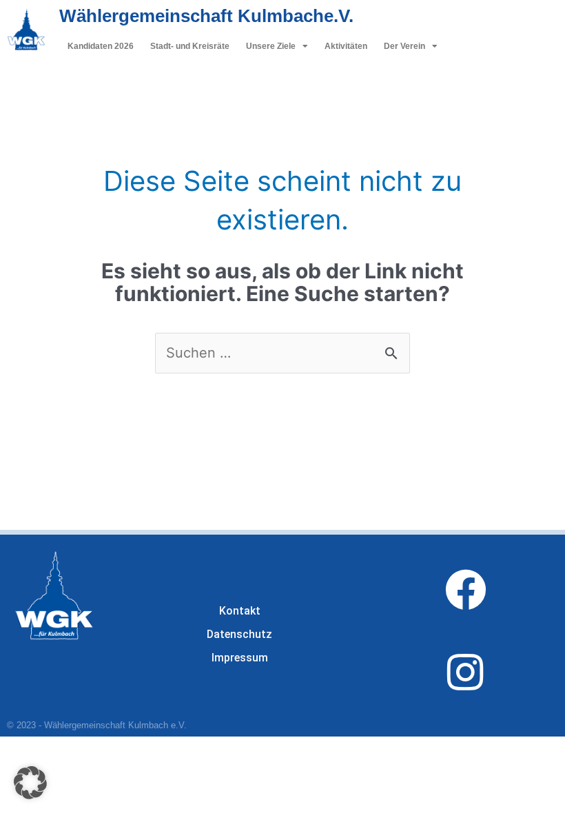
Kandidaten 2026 (101, 46)
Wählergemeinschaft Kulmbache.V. (206, 16)
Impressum (240, 657)
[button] (30, 782)
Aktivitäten (346, 46)
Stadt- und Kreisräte (189, 46)
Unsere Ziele (271, 46)
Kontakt (239, 610)
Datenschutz (239, 634)
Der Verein (404, 46)
